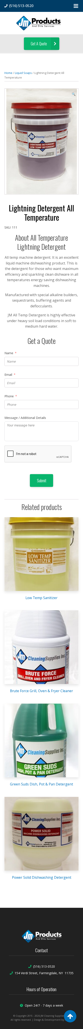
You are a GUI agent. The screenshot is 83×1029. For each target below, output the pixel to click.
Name (8, 353)
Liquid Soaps (23, 73)
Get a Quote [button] (39, 43)
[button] (73, 94)
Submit (41, 480)
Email (8, 374)
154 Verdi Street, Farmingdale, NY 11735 (44, 973)
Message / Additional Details (25, 418)
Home (8, 73)
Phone (9, 396)
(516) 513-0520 (44, 966)
